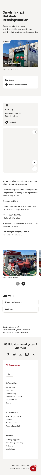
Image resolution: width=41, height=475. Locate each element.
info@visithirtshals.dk (12, 218)
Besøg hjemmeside (17, 85)
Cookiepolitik (11, 423)
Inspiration (10, 390)
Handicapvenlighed (14, 397)
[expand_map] (34, 132)
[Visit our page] (8, 354)
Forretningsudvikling (14, 443)
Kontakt (9, 420)
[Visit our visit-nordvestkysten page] (33, 354)
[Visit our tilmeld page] (27, 354)
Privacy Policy (14, 469)
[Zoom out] (34, 168)
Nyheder (9, 446)
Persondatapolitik (13, 426)
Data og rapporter (13, 440)
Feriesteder (10, 387)
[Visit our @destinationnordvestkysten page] (20, 354)
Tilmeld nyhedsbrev (14, 417)
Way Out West (11, 400)
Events (8, 403)
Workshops (10, 449)
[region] (20, 150)
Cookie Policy (27, 469)
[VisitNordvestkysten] (13, 365)
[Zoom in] (34, 162)
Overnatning (11, 394)
